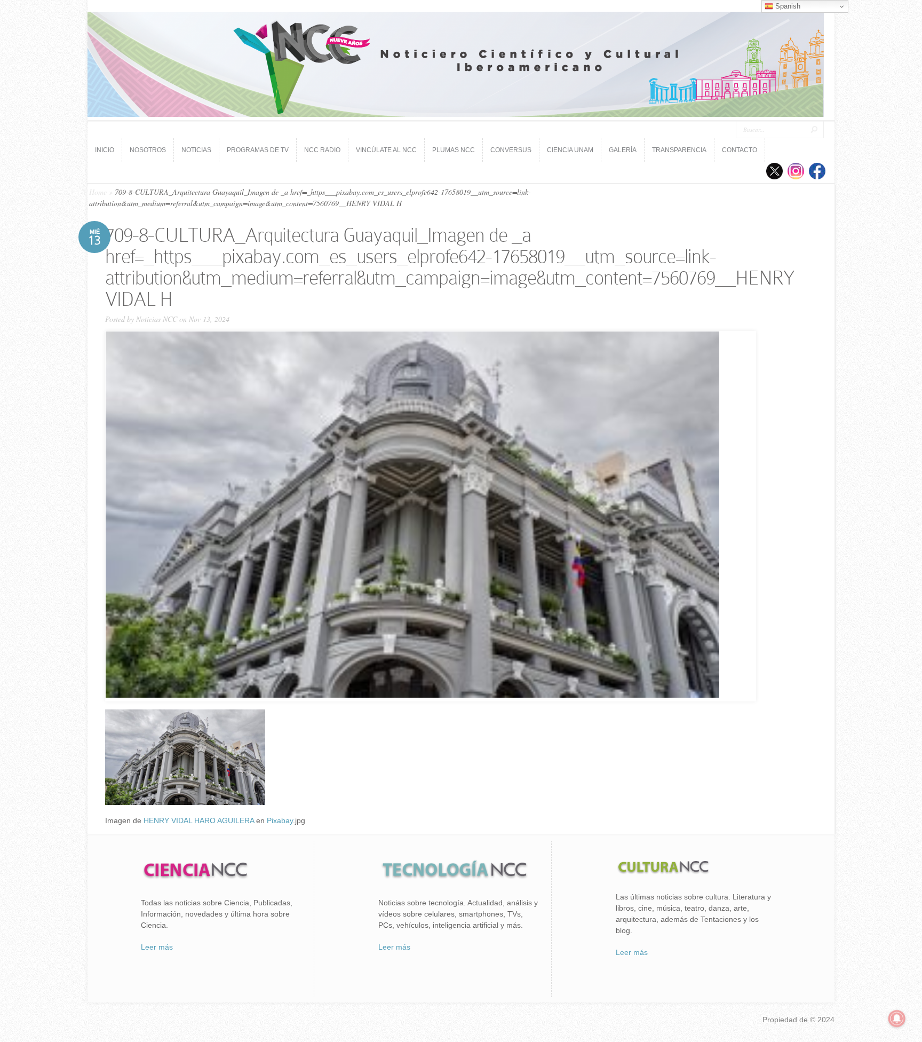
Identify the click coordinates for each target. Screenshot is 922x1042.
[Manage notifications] (896, 1018)
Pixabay (280, 820)
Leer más (157, 947)
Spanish (786, 6)
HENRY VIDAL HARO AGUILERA (199, 820)
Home (98, 192)
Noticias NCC (156, 319)
